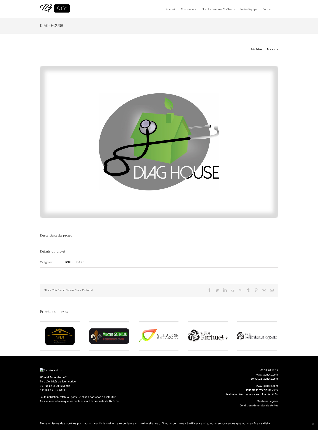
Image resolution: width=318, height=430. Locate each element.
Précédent (257, 49)
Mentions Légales (267, 401)
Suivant (271, 49)
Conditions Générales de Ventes (259, 405)
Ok (276, 423)
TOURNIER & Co (74, 262)
